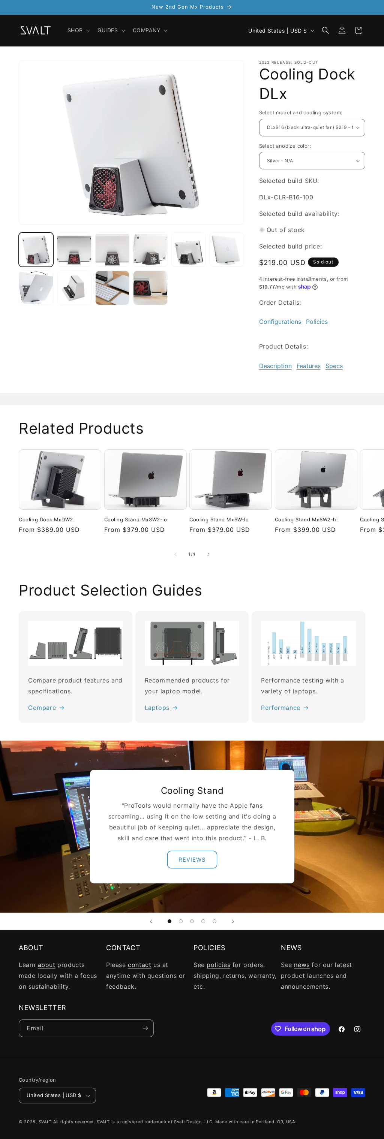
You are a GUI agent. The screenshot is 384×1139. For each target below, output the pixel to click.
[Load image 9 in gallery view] (112, 288)
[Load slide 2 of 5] (180, 921)
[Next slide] (233, 921)
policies (218, 964)
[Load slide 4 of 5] (203, 921)
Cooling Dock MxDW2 (46, 519)
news (301, 964)
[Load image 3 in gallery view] (112, 249)
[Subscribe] (145, 1028)
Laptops (157, 707)
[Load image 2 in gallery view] (74, 249)
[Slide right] (208, 554)
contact (139, 964)
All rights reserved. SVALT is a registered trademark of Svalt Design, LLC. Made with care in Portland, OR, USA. (175, 1121)
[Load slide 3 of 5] (192, 921)
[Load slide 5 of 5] (214, 921)
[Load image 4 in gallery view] (150, 249)
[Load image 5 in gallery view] (188, 249)
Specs (334, 366)
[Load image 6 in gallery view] (227, 249)
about (47, 964)
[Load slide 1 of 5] (169, 921)
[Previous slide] (151, 921)
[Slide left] (175, 554)
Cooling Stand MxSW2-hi (306, 519)
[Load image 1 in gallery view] (36, 249)
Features (309, 366)
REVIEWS (192, 859)
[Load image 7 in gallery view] (36, 288)
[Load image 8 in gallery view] (74, 288)
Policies (317, 321)
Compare (42, 707)
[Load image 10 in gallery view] (150, 288)
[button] (78, 30)
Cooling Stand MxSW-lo (219, 519)
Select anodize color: (285, 146)
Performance (280, 707)
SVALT (45, 1121)
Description (275, 366)
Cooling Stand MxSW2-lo (135, 519)
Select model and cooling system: (301, 112)
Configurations (280, 321)
